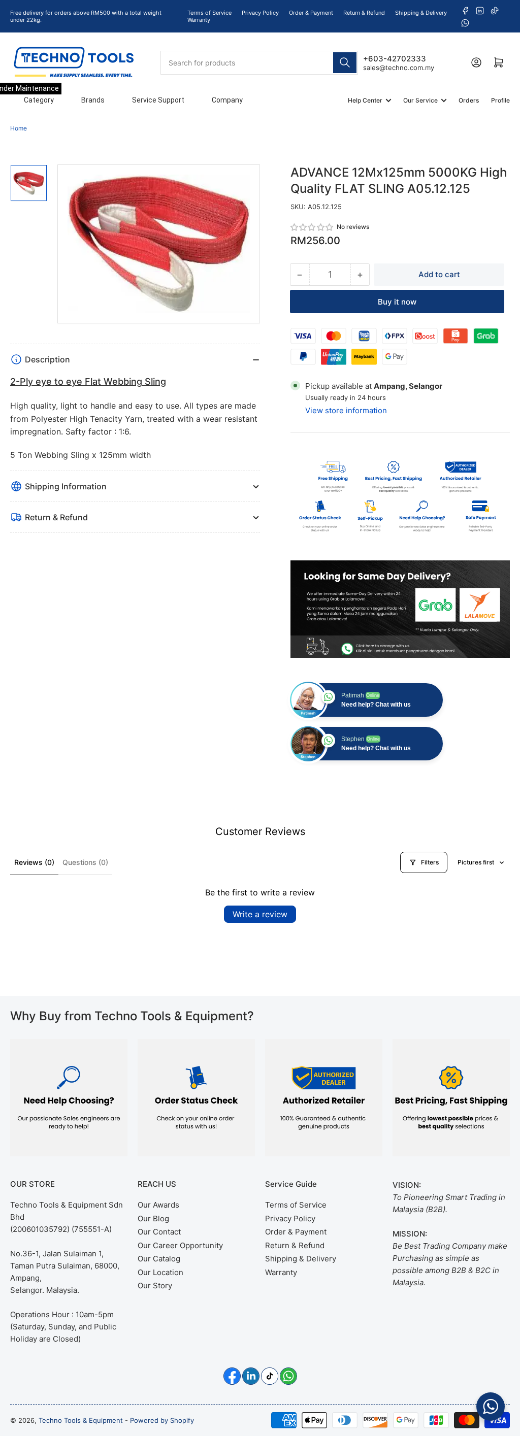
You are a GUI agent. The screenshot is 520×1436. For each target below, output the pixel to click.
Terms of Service (209, 12)
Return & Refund (364, 12)
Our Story (155, 1285)
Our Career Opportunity (180, 1245)
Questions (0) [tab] (85, 862)
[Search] (345, 63)
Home (18, 128)
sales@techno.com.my (398, 67)
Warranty (198, 19)
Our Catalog (159, 1258)
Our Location (160, 1272)
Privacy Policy (260, 12)
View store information (346, 410)
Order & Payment (311, 12)
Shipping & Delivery (421, 12)
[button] (312, 227)
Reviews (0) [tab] (34, 862)
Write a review (260, 914)
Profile (500, 100)
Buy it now (397, 302)
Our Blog (153, 1218)
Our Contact (159, 1232)
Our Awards (158, 1205)
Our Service (420, 100)
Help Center (365, 100)
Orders (469, 100)
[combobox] (259, 63)
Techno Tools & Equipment (81, 1420)
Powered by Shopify (162, 1420)
